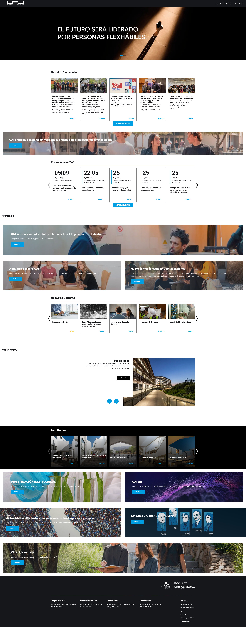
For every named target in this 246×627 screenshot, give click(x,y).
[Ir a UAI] (12, 3)
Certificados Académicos (187, 607)
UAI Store (183, 614)
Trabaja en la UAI (185, 621)
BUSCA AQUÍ (224, 3)
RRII (181, 611)
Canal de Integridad (186, 604)
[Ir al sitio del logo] (24, 3)
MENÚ (241, 3)
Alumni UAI (183, 600)
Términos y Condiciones (187, 618)
